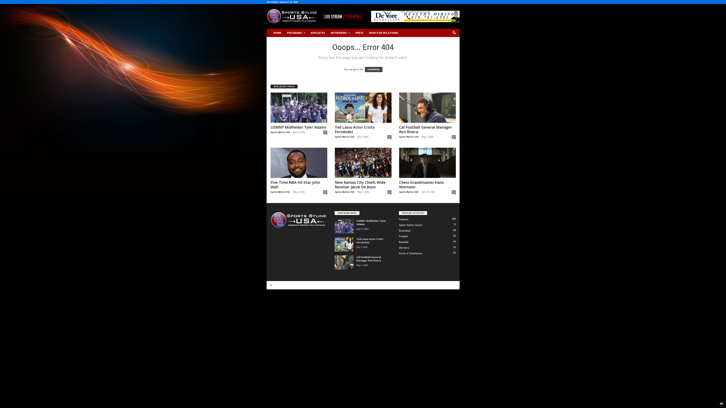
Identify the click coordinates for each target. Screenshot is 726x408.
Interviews (339, 33)
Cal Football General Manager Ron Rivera (425, 129)
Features (404, 219)
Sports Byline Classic (411, 225)
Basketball (404, 230)
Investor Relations (383, 33)
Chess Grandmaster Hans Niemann (421, 184)
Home (277, 33)
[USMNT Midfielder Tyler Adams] (299, 108)
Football (403, 236)
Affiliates (318, 33)
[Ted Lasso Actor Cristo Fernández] (363, 108)
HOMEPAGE (374, 69)
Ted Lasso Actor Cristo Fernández (355, 129)
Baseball (403, 242)
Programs (294, 33)
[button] (454, 33)
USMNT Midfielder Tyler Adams (298, 127)
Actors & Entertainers (411, 253)
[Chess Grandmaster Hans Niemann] (427, 163)
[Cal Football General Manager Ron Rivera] (427, 108)
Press (359, 33)
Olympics (404, 247)
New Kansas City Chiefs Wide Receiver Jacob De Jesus (360, 184)
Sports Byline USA (280, 132)
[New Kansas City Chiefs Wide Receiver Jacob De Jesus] (363, 163)
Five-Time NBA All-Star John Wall (295, 184)
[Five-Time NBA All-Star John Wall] (299, 163)
